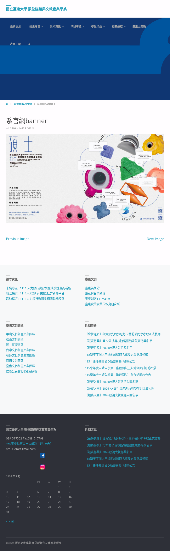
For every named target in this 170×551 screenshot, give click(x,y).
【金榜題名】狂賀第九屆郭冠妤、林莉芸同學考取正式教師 (122, 334)
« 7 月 (10, 521)
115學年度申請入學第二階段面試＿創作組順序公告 (118, 375)
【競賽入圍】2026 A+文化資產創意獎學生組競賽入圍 (119, 388)
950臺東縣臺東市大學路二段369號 (28, 444)
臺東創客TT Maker (97, 299)
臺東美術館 (92, 288)
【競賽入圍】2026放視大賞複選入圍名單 (111, 395)
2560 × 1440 (17, 128)
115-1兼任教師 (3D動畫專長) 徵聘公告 (110, 361)
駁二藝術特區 (14, 345)
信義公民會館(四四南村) (21, 371)
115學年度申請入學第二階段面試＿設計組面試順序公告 (121, 368)
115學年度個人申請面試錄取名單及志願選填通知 (116, 355)
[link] (28, 44)
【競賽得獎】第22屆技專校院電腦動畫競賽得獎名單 (118, 341)
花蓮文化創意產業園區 (20, 355)
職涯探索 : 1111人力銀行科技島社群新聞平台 (35, 293)
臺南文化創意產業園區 (20, 366)
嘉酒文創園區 (14, 361)
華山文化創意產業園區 (20, 334)
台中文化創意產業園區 (20, 350)
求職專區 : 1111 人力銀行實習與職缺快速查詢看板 (38, 288)
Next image (155, 238)
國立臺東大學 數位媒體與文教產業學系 (36, 9)
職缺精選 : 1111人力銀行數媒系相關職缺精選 (35, 299)
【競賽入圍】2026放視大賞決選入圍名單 (111, 382)
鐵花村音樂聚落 (95, 293)
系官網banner (23, 104)
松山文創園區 (14, 339)
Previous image (17, 238)
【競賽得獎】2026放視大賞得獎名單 (108, 348)
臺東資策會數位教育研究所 (102, 304)
